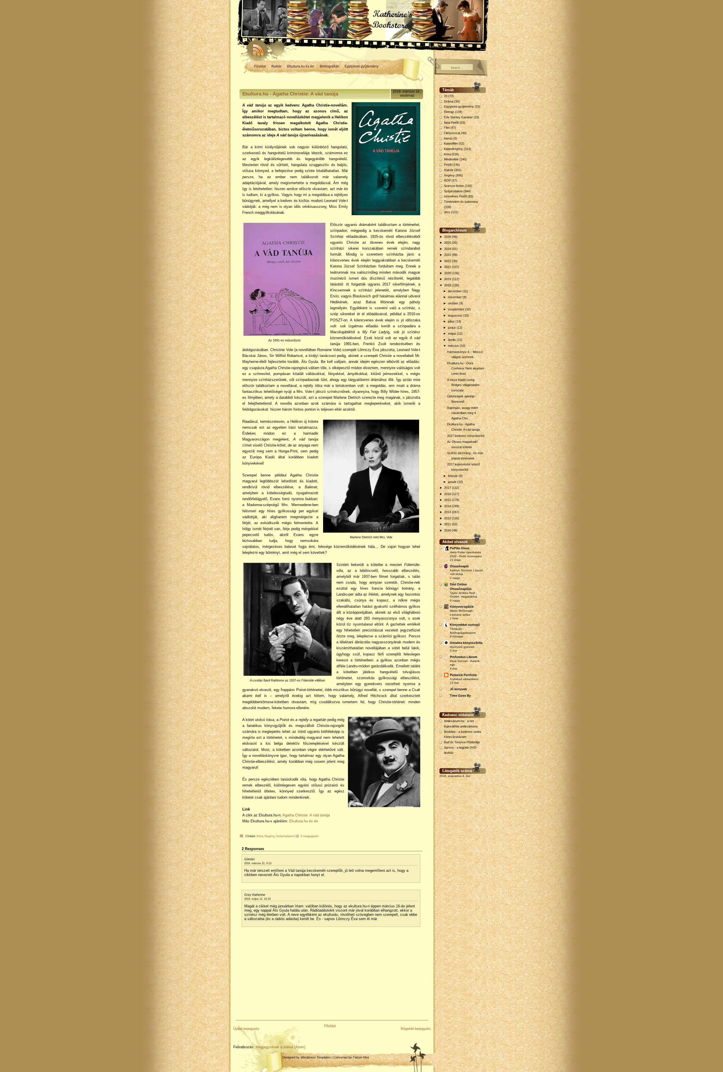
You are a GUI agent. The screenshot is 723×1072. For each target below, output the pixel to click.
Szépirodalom (285, 836)
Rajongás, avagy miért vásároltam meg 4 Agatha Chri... (462, 413)
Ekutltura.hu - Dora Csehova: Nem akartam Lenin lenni (465, 368)
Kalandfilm (451, 143)
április (452, 339)
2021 (448, 267)
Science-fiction (454, 186)
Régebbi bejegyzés (416, 1029)
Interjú (448, 138)
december (455, 291)
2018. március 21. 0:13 (257, 863)
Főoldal (260, 66)
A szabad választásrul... (465, 679)
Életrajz (449, 112)
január (452, 481)
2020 (448, 273)
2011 (448, 524)
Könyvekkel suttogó (465, 624)
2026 (448, 236)
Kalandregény (453, 149)
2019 (448, 279)
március (454, 345)
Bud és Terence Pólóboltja (462, 742)
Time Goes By (460, 695)
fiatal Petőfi (451, 122)
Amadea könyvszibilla (466, 642)
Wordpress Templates (315, 1057)
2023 (448, 254)
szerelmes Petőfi (455, 196)
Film (447, 127)
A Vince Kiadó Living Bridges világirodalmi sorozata (463, 385)
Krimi (260, 836)
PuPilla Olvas (459, 548)
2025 (448, 242)
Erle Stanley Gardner (458, 117)
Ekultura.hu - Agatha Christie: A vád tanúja (290, 94)
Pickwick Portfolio (463, 675)
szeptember (456, 309)
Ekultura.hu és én (300, 66)
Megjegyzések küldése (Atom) (280, 1047)
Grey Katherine (254, 894)
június (452, 327)
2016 (448, 494)
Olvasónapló (459, 566)
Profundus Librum (463, 657)
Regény (270, 836)
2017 (448, 487)
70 (445, 96)
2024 (448, 248)
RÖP (447, 180)
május (452, 333)
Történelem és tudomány (461, 201)
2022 (448, 261)
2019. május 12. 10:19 (257, 898)
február (453, 476)
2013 (448, 512)
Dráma (448, 101)
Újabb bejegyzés (246, 1029)
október (453, 303)
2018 (448, 285)
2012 (448, 518)
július (452, 321)
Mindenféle (451, 159)
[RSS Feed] (256, 48)
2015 (448, 500)
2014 (448, 506)
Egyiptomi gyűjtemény (361, 66)
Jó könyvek (458, 689)
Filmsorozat (452, 133)
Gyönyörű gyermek (462, 646)
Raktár (276, 66)
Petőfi (448, 164)
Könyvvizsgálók (462, 606)
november (455, 297)
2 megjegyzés (309, 836)
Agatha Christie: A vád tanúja (306, 815)
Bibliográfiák (329, 66)
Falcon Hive (361, 1057)
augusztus (455, 315)
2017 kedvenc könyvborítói (465, 435)
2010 (448, 530)
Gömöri (249, 859)
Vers (447, 212)
